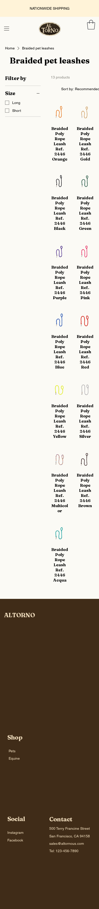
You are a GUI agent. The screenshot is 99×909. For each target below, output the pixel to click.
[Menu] (7, 28)
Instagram (15, 833)
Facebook (15, 840)
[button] (91, 25)
